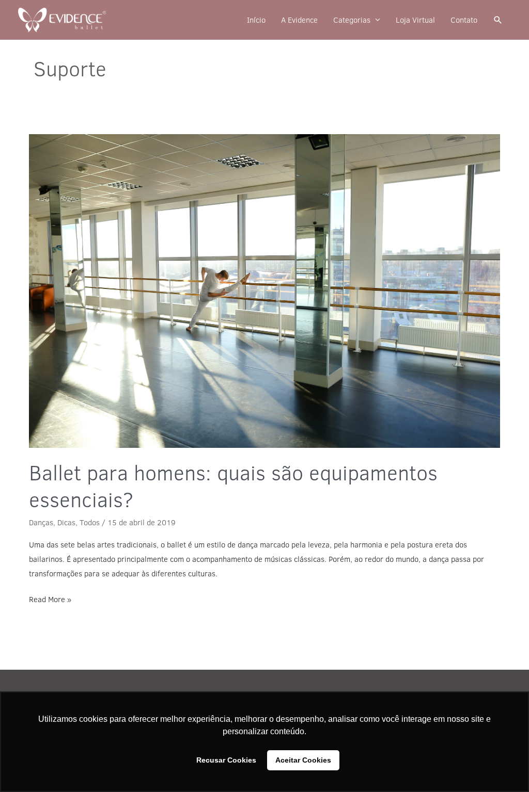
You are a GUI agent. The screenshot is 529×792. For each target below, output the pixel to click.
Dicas (66, 522)
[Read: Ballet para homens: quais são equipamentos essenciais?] (264, 291)
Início (256, 19)
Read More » (50, 598)
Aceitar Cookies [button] (303, 760)
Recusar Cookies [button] (226, 760)
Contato (463, 19)
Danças (41, 522)
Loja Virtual (415, 19)
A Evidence (299, 19)
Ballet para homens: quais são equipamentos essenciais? (233, 485)
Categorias (351, 19)
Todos (90, 522)
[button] (498, 20)
